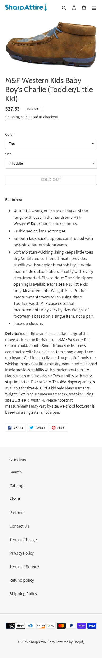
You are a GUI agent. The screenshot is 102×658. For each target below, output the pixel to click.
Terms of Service (24, 566)
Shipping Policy (23, 593)
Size (8, 154)
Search (15, 472)
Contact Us (19, 526)
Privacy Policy (21, 553)
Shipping (12, 117)
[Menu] (94, 7)
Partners (16, 512)
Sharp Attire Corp (42, 642)
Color (9, 134)
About (14, 499)
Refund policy (21, 580)
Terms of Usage (23, 539)
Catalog (16, 485)
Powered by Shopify (70, 642)
